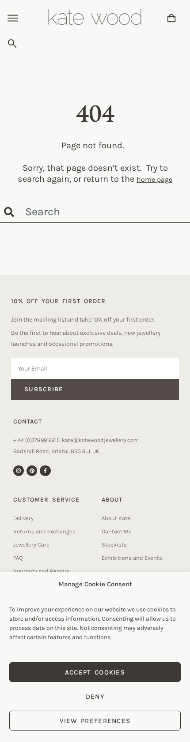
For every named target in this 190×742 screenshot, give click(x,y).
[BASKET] (171, 18)
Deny (95, 697)
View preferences (95, 721)
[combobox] (93, 43)
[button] (13, 19)
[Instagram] (18, 470)
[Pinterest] (32, 470)
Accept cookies (95, 672)
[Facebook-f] (45, 470)
